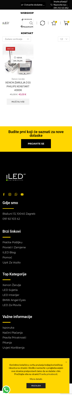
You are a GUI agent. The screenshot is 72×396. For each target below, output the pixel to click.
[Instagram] (10, 194)
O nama (27, 19)
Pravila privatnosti (48, 374)
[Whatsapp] (16, 194)
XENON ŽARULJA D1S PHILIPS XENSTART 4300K (18, 86)
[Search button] (31, 23)
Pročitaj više (18, 102)
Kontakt (27, 33)
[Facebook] (4, 194)
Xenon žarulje (18, 79)
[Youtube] (22, 194)
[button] (36, 143)
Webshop (27, 12)
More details (36, 379)
